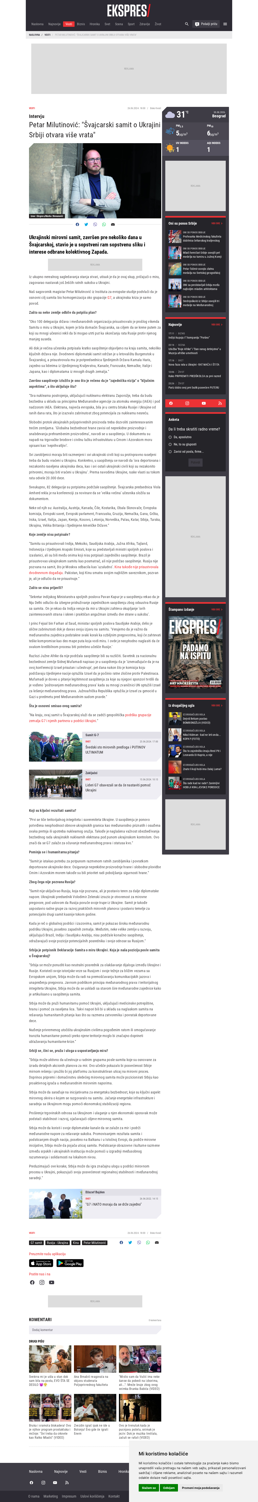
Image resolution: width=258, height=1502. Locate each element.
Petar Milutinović (95, 1243)
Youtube (51, 1282)
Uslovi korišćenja (92, 1496)
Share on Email (112, 224)
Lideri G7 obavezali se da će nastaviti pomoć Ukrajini (95, 784)
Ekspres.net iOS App (41, 1263)
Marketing (51, 1496)
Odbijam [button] (169, 1487)
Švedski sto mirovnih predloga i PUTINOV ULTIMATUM (95, 747)
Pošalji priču (209, 24)
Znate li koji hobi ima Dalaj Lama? (196, 767)
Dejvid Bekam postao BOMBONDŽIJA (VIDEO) (196, 718)
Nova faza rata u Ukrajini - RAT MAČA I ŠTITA (196, 362)
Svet (107, 24)
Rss (220, 403)
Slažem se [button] (149, 1487)
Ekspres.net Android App (70, 1263)
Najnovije (54, 24)
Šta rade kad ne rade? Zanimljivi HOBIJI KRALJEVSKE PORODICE (196, 783)
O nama (34, 1496)
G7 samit (36, 1243)
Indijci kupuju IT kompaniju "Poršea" (196, 335)
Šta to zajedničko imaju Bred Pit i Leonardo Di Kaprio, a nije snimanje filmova (196, 750)
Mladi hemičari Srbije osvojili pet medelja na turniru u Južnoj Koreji (196, 252)
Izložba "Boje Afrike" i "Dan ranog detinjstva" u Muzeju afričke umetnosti (196, 349)
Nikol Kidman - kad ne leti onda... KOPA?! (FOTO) (196, 734)
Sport (131, 24)
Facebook (32, 1282)
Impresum (69, 1496)
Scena (119, 24)
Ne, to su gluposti (185, 444)
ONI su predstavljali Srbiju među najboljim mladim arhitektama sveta (196, 284)
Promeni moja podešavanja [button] (201, 1487)
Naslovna (37, 24)
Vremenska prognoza (195, 114)
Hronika (95, 24)
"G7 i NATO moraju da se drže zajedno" (95, 1204)
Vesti (69, 24)
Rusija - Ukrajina (57, 1243)
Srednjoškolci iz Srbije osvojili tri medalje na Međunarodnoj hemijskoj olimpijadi (196, 301)
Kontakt (114, 1496)
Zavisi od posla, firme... (189, 451)
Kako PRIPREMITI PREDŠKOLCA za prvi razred (196, 374)
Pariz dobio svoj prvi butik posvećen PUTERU (196, 385)
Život (158, 24)
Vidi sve (215, 223)
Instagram (42, 1282)
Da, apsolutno (182, 437)
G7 (108, 297)
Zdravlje (144, 24)
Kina (76, 1243)
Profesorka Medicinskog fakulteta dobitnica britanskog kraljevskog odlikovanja (196, 236)
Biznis (81, 24)
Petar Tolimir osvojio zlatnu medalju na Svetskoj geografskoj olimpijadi (196, 268)
